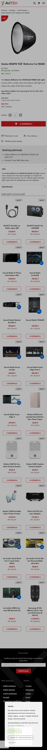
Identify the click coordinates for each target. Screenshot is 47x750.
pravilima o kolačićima (16, 726)
